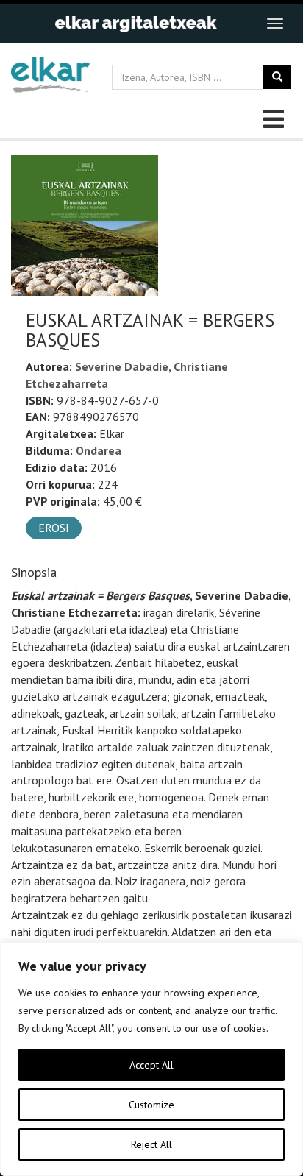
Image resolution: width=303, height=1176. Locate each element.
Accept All (151, 1064)
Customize (151, 1104)
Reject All (151, 1144)
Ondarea (98, 450)
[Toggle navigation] (275, 23)
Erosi (53, 527)
